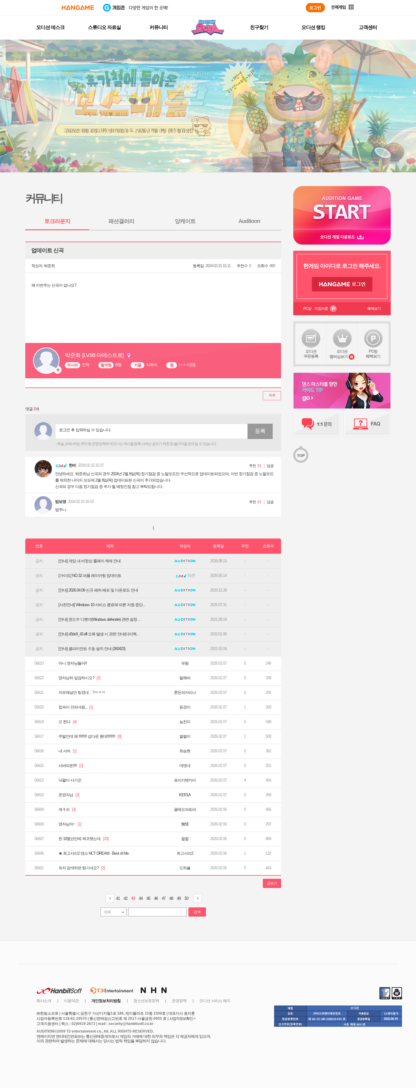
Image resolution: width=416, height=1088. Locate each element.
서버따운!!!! (70, 765)
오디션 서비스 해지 (214, 1000)
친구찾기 (259, 27)
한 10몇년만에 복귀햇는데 (83, 838)
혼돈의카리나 (185, 692)
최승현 (184, 751)
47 (163, 898)
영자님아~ (69, 824)
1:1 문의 (316, 424)
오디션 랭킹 (313, 27)
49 (179, 898)
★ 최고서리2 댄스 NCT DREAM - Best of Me (93, 853)
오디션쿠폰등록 (311, 354)
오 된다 (67, 721)
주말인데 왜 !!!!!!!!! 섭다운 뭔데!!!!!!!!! (89, 736)
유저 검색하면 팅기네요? (81, 868)
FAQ (367, 424)
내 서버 (67, 751)
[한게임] (78, 7)
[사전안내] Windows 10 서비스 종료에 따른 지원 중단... (101, 604)
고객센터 (368, 27)
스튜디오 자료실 (104, 27)
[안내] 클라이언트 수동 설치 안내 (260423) (91, 648)
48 (171, 898)
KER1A (185, 795)
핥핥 (185, 838)
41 (118, 898)
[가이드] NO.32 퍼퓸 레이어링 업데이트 (89, 575)
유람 (185, 663)
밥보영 (60, 501)
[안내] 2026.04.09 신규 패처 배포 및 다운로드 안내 (98, 590)
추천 (252, 466)
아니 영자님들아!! (72, 663)
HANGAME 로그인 (342, 284)
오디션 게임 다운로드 (342, 237)
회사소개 (44, 1000)
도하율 (184, 868)
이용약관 (71, 1000)
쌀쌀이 (184, 736)
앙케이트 (185, 221)
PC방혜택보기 (373, 354)
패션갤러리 (121, 221)
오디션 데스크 (50, 27)
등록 (260, 431)
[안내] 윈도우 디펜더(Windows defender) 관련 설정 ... (99, 619)
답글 (270, 466)
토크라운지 (57, 221)
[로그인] (315, 7)
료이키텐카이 (185, 780)
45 (148, 898)
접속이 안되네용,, (75, 707)
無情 (185, 824)
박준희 (49, 265)
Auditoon (249, 221)
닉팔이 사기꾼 (69, 780)
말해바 (184, 678)
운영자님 (68, 795)
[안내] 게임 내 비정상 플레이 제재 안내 (89, 561)
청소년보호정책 (146, 1000)
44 (141, 898)
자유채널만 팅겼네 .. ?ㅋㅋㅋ (81, 692)
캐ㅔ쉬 (67, 809)
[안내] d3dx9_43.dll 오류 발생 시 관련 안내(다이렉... (98, 634)
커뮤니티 (159, 27)
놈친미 (184, 721)
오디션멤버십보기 (339, 354)
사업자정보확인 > (182, 1018)
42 (125, 898)
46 (156, 898)
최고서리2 (185, 853)
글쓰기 (272, 883)
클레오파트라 (185, 809)
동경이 (184, 707)
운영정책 (179, 1000)
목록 (272, 395)
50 (186, 898)
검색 (197, 912)
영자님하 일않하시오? (79, 678)
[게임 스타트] (342, 207)
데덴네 (184, 765)
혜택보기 (374, 308)
